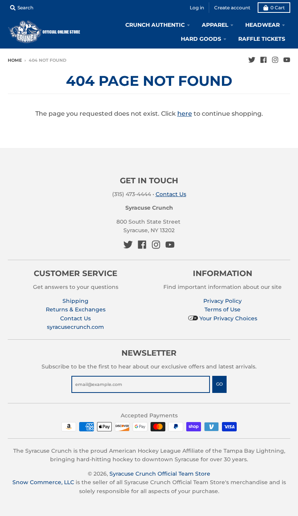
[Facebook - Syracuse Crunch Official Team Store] (263, 59)
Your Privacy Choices (227, 318)
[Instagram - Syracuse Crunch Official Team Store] (275, 59)
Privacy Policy (222, 300)
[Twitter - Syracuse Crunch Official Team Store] (251, 59)
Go (219, 384)
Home (15, 60)
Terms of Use (222, 309)
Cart (277, 7)
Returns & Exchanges (76, 309)
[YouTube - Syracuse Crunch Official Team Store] (286, 59)
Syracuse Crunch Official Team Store (159, 473)
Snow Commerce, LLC (43, 482)
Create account (232, 7)
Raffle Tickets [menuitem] (261, 38)
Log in (197, 7)
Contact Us (171, 194)
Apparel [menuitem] (215, 24)
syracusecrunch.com (75, 326)
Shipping (75, 300)
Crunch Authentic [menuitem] (155, 24)
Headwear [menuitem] (262, 24)
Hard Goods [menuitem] (201, 38)
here (184, 113)
